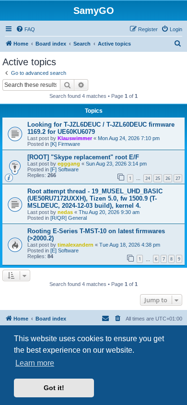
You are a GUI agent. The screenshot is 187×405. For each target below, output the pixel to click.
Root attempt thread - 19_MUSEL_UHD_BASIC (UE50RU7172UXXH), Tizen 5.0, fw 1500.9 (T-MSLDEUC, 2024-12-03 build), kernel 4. (95, 198)
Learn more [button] (34, 363)
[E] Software (64, 250)
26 (167, 178)
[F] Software (64, 169)
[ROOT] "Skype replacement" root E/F (83, 157)
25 (157, 178)
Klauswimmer (75, 138)
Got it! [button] (54, 388)
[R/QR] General (68, 218)
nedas (65, 212)
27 (177, 178)
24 (147, 178)
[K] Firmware (65, 144)
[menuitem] (25, 29)
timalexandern (76, 245)
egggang (69, 164)
